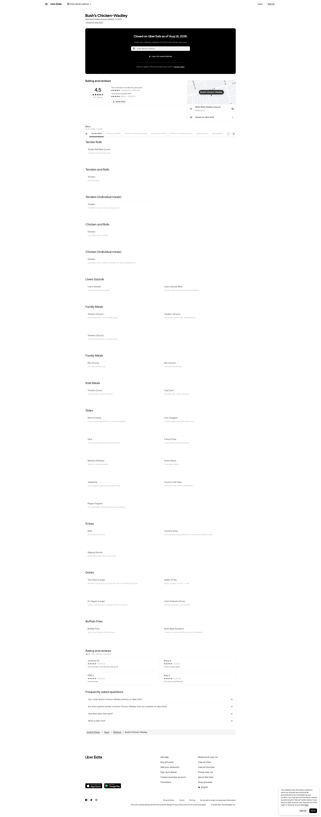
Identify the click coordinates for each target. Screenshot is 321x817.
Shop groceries (205, 782)
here (306, 805)
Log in (260, 4)
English (204, 787)
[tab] (96, 133)
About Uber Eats (205, 777)
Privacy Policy (168, 800)
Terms (181, 800)
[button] (161, 699)
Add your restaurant (169, 767)
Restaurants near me (208, 757)
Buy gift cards (167, 762)
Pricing (192, 800)
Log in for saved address (162, 56)
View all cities (204, 762)
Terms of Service (194, 805)
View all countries (206, 767)
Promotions (165, 782)
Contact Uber (179, 67)
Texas (106, 732)
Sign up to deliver (168, 772)
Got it (313, 811)
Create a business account (173, 777)
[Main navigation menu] (46, 4)
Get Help (164, 757)
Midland (117, 732)
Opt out (303, 811)
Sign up (271, 4)
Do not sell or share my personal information (218, 800)
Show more (120, 102)
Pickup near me (205, 772)
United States (93, 732)
